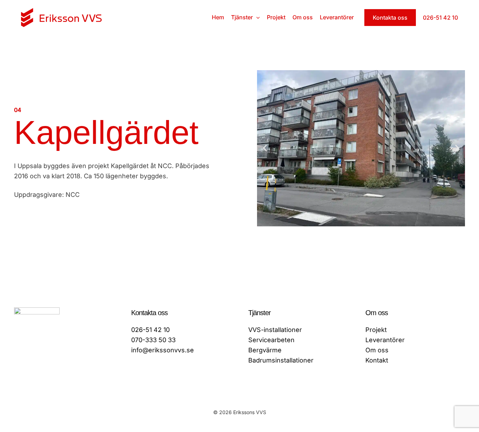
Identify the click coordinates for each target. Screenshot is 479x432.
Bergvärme (265, 350)
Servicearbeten (271, 340)
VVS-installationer (275, 329)
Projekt (376, 329)
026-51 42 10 (150, 329)
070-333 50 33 (153, 340)
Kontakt (376, 360)
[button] (256, 17)
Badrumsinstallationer (280, 360)
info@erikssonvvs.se (162, 350)
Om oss (377, 350)
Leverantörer (385, 340)
